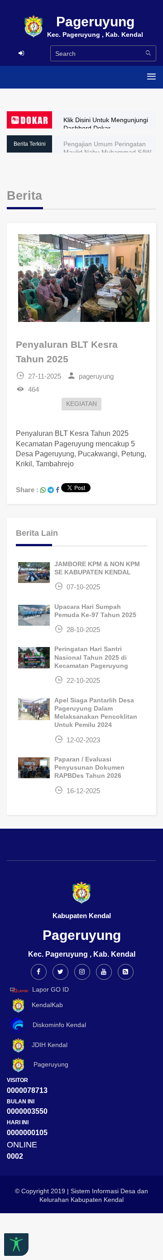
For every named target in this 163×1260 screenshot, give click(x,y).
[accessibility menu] (16, 1244)
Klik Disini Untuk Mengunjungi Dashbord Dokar (105, 124)
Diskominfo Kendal (56, 1024)
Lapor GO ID (50, 989)
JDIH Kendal (46, 1044)
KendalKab (44, 1005)
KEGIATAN (81, 403)
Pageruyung (47, 1064)
